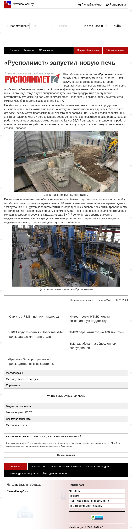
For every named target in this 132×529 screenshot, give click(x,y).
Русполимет (106, 74)
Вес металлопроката (18, 418)
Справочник (13, 385)
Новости (15, 466)
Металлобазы (14, 372)
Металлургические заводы (22, 379)
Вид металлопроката (18, 406)
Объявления (46, 50)
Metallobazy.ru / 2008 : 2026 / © (86, 527)
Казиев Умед (105, 300)
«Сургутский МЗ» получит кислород (33, 316)
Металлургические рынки (23, 473)
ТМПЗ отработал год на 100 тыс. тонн (96, 332)
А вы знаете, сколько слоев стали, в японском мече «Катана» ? (43, 436)
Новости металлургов (82, 300)
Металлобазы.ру (23, 4)
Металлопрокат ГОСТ (19, 412)
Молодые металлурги (55, 473)
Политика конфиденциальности (89, 500)
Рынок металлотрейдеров (66, 466)
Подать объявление (88, 50)
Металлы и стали (16, 425)
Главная (14, 50)
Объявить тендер (115, 50)
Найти (118, 25)
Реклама (74, 495)
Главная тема (38, 466)
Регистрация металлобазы (85, 505)
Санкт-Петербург (17, 491)
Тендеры (29, 50)
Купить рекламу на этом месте (66, 395)
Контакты (74, 490)
